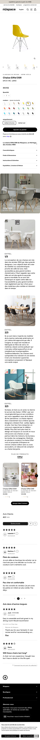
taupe (19, 104)
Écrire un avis (15, 524)
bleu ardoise (14, 114)
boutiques (19, 5)
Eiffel (20, 457)
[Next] (36, 475)
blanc (5, 104)
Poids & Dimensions (9, 155)
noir (33, 114)
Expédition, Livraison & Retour (13, 165)
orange (5, 109)
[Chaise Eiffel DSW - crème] (6, 496)
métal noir (21, 123)
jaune (24, 104)
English (21, 9)
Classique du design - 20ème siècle (17, 74)
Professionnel (8, 698)
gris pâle (24, 114)
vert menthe (19, 109)
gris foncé (28, 114)
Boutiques (6, 692)
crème (10, 104)
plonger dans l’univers (20, 503)
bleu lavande (10, 114)
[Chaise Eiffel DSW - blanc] (4, 496)
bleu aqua (5, 114)
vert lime (28, 109)
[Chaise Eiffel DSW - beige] (8, 496)
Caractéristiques (8, 150)
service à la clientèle (9, 5)
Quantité (6, 92)
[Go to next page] (25, 598)
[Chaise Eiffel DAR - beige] (26, 496)
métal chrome (9, 123)
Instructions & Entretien (11, 160)
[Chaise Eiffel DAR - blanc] (22, 496)
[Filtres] (31, 523)
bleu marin (19, 114)
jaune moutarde (28, 104)
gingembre (33, 104)
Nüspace (6, 686)
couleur (11, 100)
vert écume (24, 109)
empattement (7, 119)
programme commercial (30, 5)
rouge (10, 109)
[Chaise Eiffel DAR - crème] (24, 496)
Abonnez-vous (8, 704)
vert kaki (33, 109)
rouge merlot (14, 109)
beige (14, 104)
